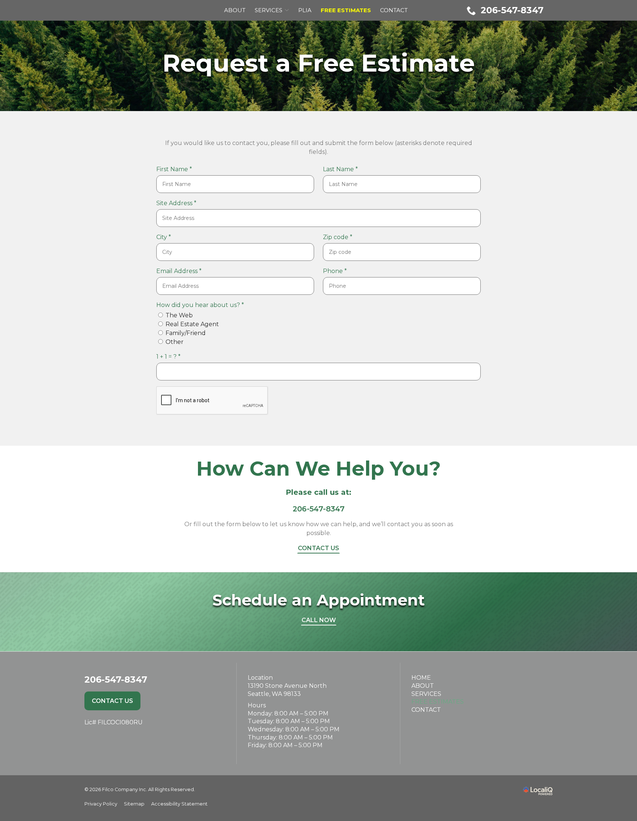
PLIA (304, 10)
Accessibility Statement (179, 804)
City (165, 237)
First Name (176, 169)
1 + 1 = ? (170, 357)
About (235, 10)
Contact (394, 10)
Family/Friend (186, 333)
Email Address (181, 271)
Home (421, 677)
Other (175, 341)
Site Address (178, 203)
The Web (179, 315)
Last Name (342, 169)
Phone (337, 271)
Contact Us (318, 548)
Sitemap (134, 804)
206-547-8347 (319, 508)
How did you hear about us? (202, 305)
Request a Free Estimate (319, 62)
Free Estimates (437, 701)
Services (268, 10)
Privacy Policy (100, 804)
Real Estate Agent (192, 324)
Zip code (339, 237)
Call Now (319, 620)
